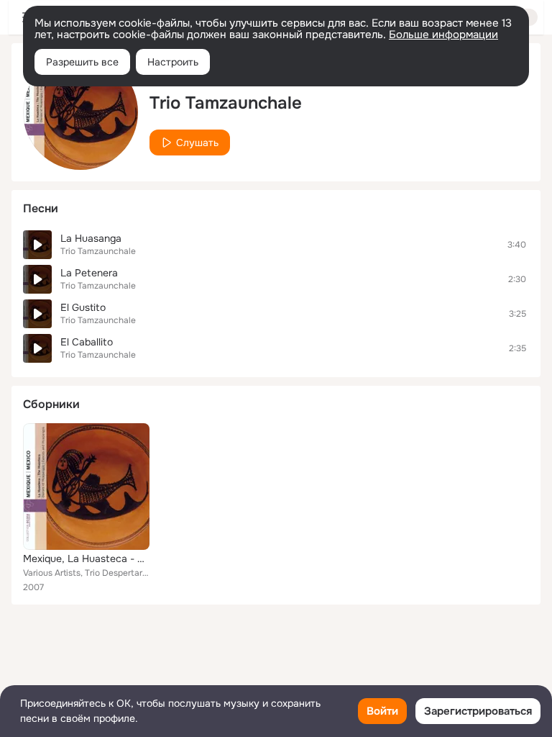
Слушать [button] (197, 142)
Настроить (172, 61)
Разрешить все (82, 61)
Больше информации (443, 34)
